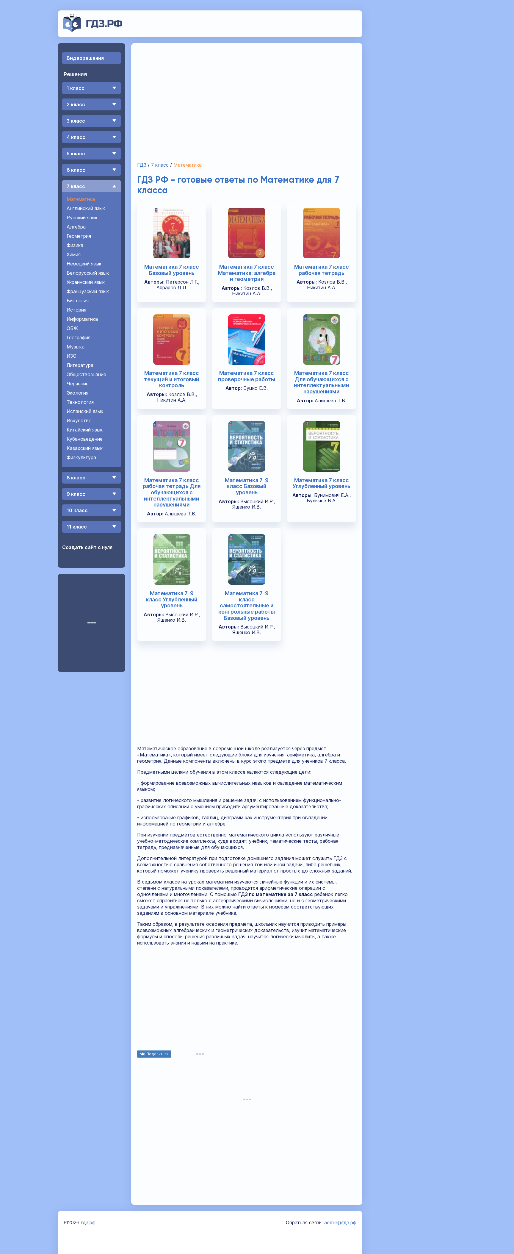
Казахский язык (85, 448)
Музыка (75, 346)
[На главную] (92, 30)
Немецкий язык (84, 263)
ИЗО (71, 356)
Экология (77, 392)
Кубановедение (85, 439)
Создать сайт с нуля (87, 547)
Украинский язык (86, 282)
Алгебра (76, 226)
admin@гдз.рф (340, 1222)
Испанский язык (85, 411)
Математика (81, 199)
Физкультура (81, 457)
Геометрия (79, 236)
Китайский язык (85, 429)
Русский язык (82, 217)
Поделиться (158, 1054)
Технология (80, 402)
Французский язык (88, 291)
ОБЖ (72, 328)
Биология (78, 300)
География (78, 337)
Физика (75, 245)
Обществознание (86, 374)
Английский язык (86, 208)
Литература (80, 365)
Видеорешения (85, 58)
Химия (74, 254)
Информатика (82, 319)
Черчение (78, 383)
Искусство (79, 420)
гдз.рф (88, 1222)
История (76, 309)
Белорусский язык (88, 272)
